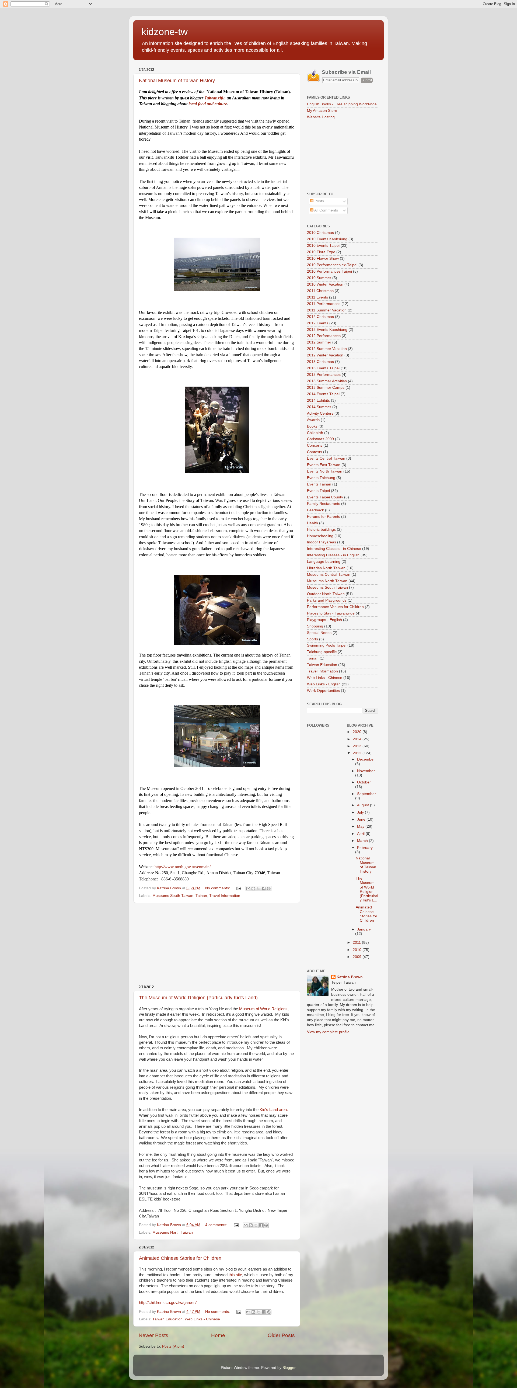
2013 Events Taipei (323, 368)
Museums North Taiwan (172, 1232)
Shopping (315, 626)
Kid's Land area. (274, 1110)
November (366, 771)
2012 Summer (319, 342)
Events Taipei (318, 491)
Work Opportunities (323, 691)
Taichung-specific (322, 652)
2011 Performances (323, 304)
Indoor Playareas (321, 542)
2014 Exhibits (318, 400)
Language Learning (323, 562)
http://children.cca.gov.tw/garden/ (168, 1302)
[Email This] (248, 888)
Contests (314, 452)
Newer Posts (153, 1335)
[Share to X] (258, 888)
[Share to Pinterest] (268, 888)
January (364, 929)
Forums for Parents (323, 517)
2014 (357, 739)
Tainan (201, 896)
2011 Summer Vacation (327, 310)
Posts (318, 201)
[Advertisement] (216, 944)
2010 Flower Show (323, 258)
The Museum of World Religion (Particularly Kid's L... (367, 889)
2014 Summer (319, 407)
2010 (357, 950)
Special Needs (319, 633)
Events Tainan (319, 484)
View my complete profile (328, 1032)
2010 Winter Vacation (325, 284)
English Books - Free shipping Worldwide (342, 104)
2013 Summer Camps (325, 388)
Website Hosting (321, 117)
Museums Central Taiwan (328, 574)
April (361, 834)
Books (312, 426)
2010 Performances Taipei (329, 271)
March (363, 841)
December (366, 759)
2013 (357, 746)
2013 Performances (324, 375)
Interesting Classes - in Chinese (334, 549)
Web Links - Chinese (202, 1319)
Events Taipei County (325, 497)
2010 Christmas (320, 233)
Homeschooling (320, 536)
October (364, 782)
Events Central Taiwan (326, 458)
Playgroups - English (324, 620)
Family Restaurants (323, 504)
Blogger (288, 1368)
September (366, 794)
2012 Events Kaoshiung (327, 330)
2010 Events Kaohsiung (327, 239)
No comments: (218, 888)
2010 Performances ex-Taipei (332, 265)
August (363, 805)
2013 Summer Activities (327, 381)
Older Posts (281, 1335)
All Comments (325, 210)
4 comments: (216, 1225)
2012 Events (317, 323)
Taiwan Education (167, 1319)
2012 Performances (324, 336)
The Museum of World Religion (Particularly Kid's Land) (198, 997)
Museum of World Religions (263, 1009)
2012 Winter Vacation (325, 355)
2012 (357, 753)
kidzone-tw (164, 31)
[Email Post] (238, 888)
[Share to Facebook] (263, 888)
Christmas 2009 (320, 439)
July (361, 812)
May (361, 826)
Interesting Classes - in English (333, 555)
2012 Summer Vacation (327, 349)
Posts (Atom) (173, 1346)
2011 (357, 943)
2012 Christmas (320, 317)
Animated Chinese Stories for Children (180, 1258)
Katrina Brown (350, 977)
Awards (313, 420)
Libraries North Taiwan (326, 568)
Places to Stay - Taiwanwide (331, 613)
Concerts (314, 445)
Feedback (315, 510)
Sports (312, 639)
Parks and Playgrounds (327, 600)
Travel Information (224, 896)
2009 (357, 957)
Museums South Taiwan (172, 896)
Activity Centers (320, 413)
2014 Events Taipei (323, 394)
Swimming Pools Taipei (326, 645)
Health (312, 523)
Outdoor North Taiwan (326, 594)
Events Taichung (321, 478)
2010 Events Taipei (323, 246)
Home (218, 1335)
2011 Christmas (320, 291)
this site (235, 1275)
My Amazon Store (322, 111)
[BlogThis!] (253, 888)
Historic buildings (321, 530)
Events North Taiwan (324, 471)
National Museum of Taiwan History (177, 80)
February (365, 848)
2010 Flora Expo (321, 252)
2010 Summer (319, 278)
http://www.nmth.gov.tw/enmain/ (183, 867)
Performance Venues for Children (335, 607)
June (361, 819)
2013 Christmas (320, 362)
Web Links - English (324, 684)
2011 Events (317, 297)
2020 (357, 732)
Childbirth (315, 433)
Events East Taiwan (323, 465)
